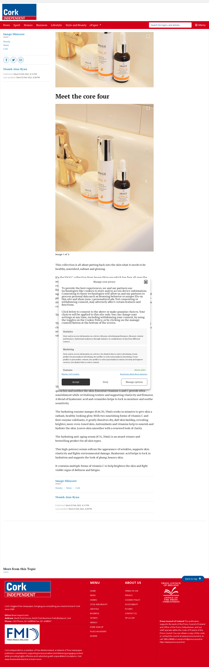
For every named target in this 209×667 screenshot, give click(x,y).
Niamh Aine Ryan (15, 69)
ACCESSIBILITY (131, 604)
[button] (145, 281)
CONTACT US (131, 613)
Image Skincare (13, 34)
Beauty (6, 41)
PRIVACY (129, 595)
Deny (105, 381)
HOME (93, 590)
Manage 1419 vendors (70, 374)
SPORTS (94, 618)
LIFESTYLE (94, 609)
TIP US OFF (130, 618)
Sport (17, 25)
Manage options (134, 381)
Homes (29, 25)
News (7, 25)
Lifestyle (57, 25)
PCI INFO (129, 609)
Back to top (191, 578)
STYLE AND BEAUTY (98, 604)
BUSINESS (94, 613)
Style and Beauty (77, 25)
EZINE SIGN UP (96, 627)
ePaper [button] (94, 25)
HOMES (93, 599)
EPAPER (93, 636)
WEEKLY (93, 622)
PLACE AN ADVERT (98, 631)
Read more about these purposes (133, 374)
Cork (5, 48)
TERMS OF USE (131, 590)
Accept (75, 381)
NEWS (93, 595)
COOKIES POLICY (132, 599)
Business (42, 25)
